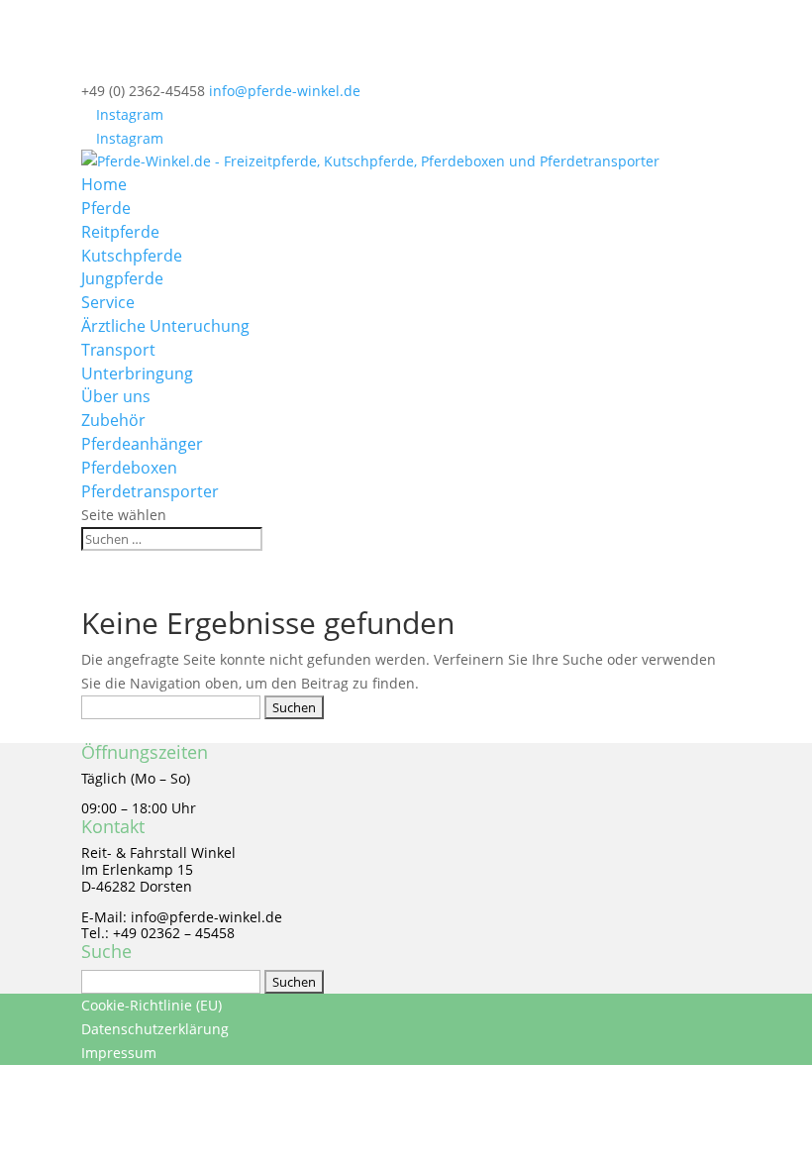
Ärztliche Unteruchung (165, 326)
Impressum (118, 1052)
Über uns (116, 396)
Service (108, 302)
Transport (118, 350)
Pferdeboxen (129, 467)
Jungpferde (122, 278)
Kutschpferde (131, 255)
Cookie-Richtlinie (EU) (151, 1005)
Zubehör (113, 420)
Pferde (106, 208)
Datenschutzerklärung (155, 1028)
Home (104, 184)
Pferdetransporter (150, 491)
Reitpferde (120, 232)
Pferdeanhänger (142, 444)
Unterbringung (137, 373)
